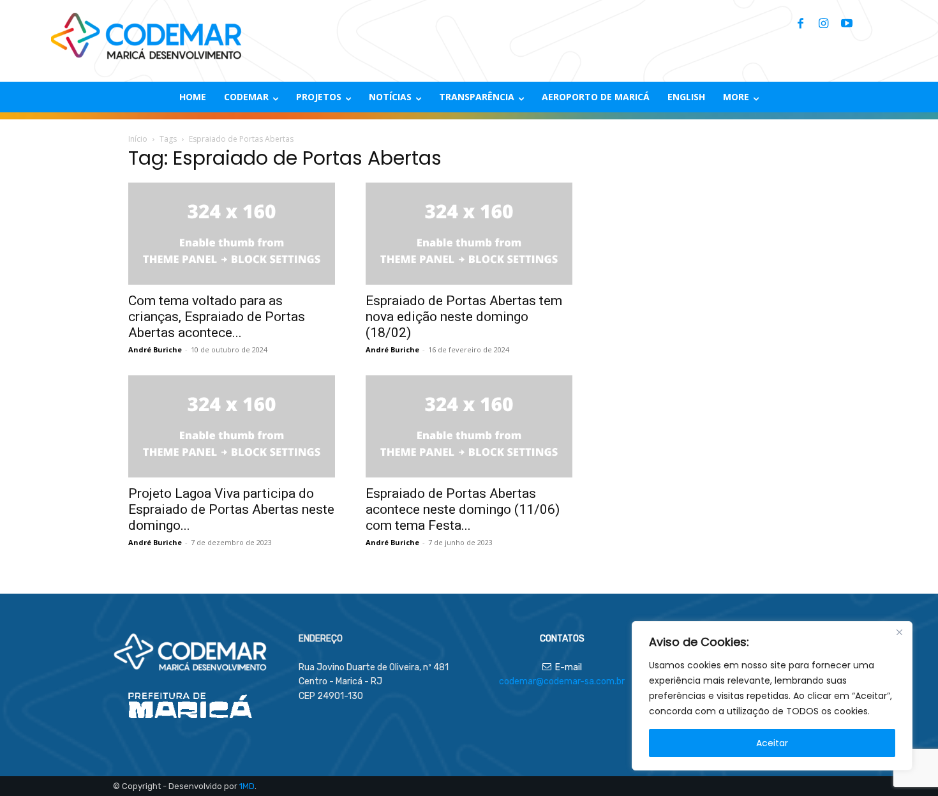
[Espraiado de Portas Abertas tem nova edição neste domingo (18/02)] (469, 234)
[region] (772, 695)
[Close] (899, 632)
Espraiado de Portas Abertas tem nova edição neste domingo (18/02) (464, 316)
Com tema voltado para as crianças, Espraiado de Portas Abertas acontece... (216, 316)
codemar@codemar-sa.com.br (562, 681)
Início (137, 138)
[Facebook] (800, 24)
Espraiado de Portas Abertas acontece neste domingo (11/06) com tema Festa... (463, 509)
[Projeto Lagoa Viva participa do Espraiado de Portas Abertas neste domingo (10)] (231, 426)
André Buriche (155, 349)
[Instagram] (823, 24)
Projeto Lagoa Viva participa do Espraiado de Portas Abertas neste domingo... (231, 509)
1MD (247, 786)
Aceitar (772, 743)
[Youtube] (846, 24)
